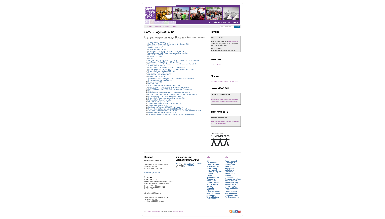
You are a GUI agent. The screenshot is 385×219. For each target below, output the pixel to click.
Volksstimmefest (233, 41)
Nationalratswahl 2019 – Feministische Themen (165, 96)
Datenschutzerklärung (194, 163)
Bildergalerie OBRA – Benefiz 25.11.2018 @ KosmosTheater (170, 109)
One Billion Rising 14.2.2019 (158, 102)
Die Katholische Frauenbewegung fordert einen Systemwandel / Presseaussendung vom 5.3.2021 (171, 79)
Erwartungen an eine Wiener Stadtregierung (164, 85)
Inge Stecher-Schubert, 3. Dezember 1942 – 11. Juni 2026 (168, 44)
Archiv (173, 27)
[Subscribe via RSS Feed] (230, 211)
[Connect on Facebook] (236, 211)
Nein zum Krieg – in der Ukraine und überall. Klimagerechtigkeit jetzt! (172, 64)
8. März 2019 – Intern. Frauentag (159, 100)
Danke (150, 58)
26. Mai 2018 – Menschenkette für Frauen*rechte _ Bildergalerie (171, 114)
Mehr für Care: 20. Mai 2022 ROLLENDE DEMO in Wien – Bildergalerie (173, 60)
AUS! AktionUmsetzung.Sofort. (152, 211)
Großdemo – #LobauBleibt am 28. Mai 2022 (163, 62)
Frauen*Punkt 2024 (155, 48)
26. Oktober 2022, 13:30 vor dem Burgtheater (164, 55)
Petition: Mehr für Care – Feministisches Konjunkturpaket (168, 87)
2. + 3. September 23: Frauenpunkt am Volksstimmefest (167, 53)
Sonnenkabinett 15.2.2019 (157, 105)
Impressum (179, 163)
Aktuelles (148, 27)
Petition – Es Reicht (155, 57)
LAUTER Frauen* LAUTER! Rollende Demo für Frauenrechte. (170, 89)
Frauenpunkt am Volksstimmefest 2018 (162, 112)
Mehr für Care (153, 84)
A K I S (185, 167)
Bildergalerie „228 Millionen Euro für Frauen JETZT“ (166, 67)
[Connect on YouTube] (239, 211)
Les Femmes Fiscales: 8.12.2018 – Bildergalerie (165, 107)
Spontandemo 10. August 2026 (159, 42)
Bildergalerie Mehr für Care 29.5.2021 (161, 71)
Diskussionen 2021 (155, 82)
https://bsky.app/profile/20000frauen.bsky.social (224, 81)
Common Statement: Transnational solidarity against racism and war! (172, 94)
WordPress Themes (178, 211)
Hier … (150, 91)
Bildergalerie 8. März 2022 (157, 66)
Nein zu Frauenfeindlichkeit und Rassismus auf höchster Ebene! (171, 69)
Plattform (158, 27)
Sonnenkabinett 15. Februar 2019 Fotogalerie (164, 103)
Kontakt (166, 27)
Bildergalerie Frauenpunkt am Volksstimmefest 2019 (166, 98)
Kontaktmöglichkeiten (152, 172)
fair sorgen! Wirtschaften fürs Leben (160, 73)
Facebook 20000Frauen (217, 65)
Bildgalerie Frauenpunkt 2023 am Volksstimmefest (166, 51)
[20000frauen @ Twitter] (233, 211)
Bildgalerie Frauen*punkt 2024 (159, 46)
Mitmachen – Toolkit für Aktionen (159, 75)
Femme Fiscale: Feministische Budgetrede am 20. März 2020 (170, 93)
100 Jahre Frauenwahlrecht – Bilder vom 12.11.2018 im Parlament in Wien (174, 111)
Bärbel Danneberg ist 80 (157, 49)
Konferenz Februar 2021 (157, 76)
